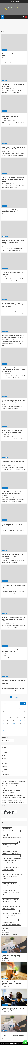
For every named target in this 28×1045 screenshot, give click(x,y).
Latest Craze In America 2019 (9, 890)
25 (7, 727)
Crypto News (5, 750)
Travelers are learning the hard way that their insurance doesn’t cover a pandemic (13, 682)
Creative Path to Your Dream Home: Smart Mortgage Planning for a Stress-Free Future (13, 983)
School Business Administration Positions (12, 913)
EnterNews (17, 1043)
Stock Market (5, 774)
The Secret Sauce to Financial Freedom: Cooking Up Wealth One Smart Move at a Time (13, 1035)
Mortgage (5, 236)
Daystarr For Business (15, 853)
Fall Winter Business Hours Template (11, 871)
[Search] (23, 16)
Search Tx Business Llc (8, 917)
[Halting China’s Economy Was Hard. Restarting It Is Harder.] (14, 638)
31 (3, 730)
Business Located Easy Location (10, 844)
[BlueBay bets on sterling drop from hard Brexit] (14, 42)
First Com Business (7, 878)
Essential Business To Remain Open (11, 867)
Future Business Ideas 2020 (9, 888)
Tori (13, 57)
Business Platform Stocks (8, 846)
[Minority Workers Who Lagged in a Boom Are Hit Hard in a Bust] (14, 199)
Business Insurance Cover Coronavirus (11, 839)
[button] (6, 16)
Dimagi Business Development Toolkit (11, 855)
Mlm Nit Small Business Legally (9, 901)
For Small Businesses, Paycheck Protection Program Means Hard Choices (11, 493)
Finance (4, 755)
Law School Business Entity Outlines (11, 892)
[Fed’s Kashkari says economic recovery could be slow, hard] (14, 450)
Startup (4, 772)
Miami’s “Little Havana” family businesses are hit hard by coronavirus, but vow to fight (13, 304)
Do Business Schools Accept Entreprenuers (12, 858)
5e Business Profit (7, 828)
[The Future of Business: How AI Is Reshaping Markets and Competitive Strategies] (14, 944)
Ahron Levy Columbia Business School (11, 830)
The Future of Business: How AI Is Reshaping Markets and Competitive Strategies (12, 957)
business (5, 835)
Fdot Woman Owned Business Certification (12, 874)
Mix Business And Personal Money (10, 899)
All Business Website (7, 833)
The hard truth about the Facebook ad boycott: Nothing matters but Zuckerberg (13, 116)
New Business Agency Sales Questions (11, 904)
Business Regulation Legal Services (11, 851)
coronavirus (5, 853)
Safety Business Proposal (8, 908)
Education (5, 645)
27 (14, 727)
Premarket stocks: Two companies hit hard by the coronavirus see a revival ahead (13, 242)
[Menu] (6, 16)
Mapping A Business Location (9, 894)
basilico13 (4, 930)
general (4, 758)
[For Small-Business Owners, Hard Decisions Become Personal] (14, 513)
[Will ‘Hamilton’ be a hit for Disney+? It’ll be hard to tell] (14, 73)
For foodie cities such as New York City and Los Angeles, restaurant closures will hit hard (13, 619)
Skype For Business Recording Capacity (11, 924)
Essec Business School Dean (9, 865)
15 (21, 720)
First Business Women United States (11, 876)
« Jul (3, 734)
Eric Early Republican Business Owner (11, 862)
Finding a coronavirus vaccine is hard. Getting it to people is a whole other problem (13, 179)
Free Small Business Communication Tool (12, 885)
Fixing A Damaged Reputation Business (11, 881)
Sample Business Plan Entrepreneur (11, 910)
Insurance (5, 268)
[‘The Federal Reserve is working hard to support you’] (14, 574)
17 (3, 723)
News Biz (4, 769)
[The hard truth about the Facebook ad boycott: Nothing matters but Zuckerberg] (14, 104)
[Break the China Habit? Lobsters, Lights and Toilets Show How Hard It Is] (14, 136)
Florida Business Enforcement (9, 883)
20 (14, 723)
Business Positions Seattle (9, 849)
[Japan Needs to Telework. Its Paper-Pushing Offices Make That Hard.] (14, 419)
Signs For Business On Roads (9, 922)
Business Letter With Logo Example (11, 842)
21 (17, 723)
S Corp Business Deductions (9, 915)
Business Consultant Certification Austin (12, 837)
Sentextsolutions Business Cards (10, 920)
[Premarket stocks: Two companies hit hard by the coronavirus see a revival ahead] (14, 229)
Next (16, 697)
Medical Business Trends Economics (11, 897)
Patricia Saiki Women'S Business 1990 (11, 906)
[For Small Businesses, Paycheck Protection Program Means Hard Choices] (14, 480)
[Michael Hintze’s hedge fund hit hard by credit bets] (14, 261)
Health (3, 761)
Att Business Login (18, 833)
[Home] (3, 17)
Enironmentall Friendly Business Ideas (11, 860)
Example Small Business (8, 869)
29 (21, 727)
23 (24, 723)
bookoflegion (5, 932)
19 (10, 723)
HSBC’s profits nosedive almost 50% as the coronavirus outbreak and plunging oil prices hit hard (13, 369)
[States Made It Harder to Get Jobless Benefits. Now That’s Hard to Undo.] (14, 324)
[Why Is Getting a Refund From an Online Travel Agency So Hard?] (14, 543)
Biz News (4, 49)
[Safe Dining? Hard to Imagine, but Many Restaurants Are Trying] (14, 389)
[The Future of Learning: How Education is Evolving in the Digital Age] (14, 997)
